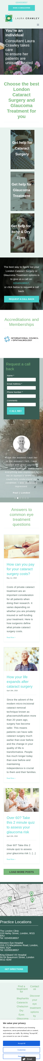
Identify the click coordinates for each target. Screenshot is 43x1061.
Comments (12, 400)
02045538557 (21, 283)
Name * (10, 375)
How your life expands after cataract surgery (19, 682)
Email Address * (14, 384)
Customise (22, 1050)
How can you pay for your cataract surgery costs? (20, 569)
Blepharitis (23, 998)
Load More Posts (21, 872)
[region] (21, 1040)
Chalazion (22, 1006)
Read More (10, 637)
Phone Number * (15, 392)
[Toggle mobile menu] (38, 25)
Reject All (21, 1056)
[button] (15, 498)
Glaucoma (22, 1018)
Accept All (21, 1043)
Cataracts (22, 1002)
